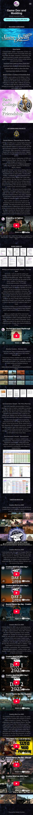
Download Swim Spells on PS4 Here (16, 71)
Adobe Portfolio (20, 812)
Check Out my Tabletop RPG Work (16, 19)
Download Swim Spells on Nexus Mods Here (16, 63)
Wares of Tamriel (24, 164)
